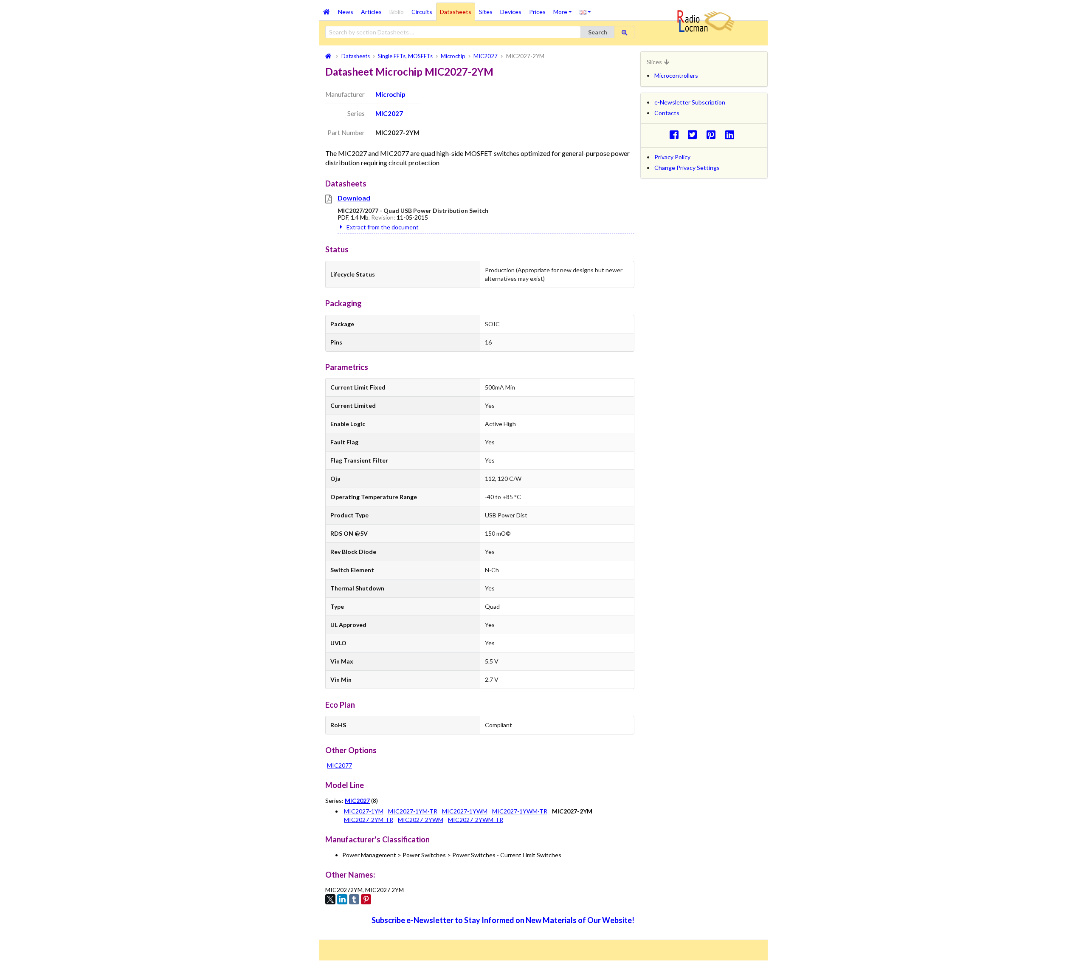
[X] (330, 899)
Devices (510, 11)
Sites (486, 11)
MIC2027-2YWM (420, 819)
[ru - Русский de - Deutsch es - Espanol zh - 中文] (585, 11)
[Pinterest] (366, 899)
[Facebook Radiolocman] (676, 134)
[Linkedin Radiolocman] (732, 134)
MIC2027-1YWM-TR (519, 811)
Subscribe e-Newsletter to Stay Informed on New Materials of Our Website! (503, 920)
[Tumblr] (354, 899)
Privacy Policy (672, 157)
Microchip (390, 94)
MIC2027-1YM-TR (412, 811)
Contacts (666, 112)
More (564, 9)
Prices (537, 11)
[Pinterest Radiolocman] (713, 134)
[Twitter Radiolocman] (695, 134)
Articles (371, 11)
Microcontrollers (676, 75)
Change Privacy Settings (687, 167)
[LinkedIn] (342, 899)
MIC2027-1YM (363, 811)
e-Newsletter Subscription (689, 102)
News (345, 11)
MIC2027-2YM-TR (368, 819)
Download (354, 198)
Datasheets (455, 11)
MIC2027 (389, 113)
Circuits (421, 11)
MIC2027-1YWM (464, 811)
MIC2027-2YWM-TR (475, 819)
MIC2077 (339, 765)
